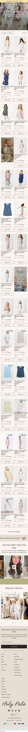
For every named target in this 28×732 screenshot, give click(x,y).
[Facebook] (9, 710)
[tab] (10, 581)
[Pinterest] (19, 710)
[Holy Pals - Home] (14, 4)
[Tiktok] (16, 710)
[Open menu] (3, 5)
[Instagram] (12, 710)
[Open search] (23, 5)
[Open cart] (26, 5)
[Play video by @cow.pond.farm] (14, 567)
